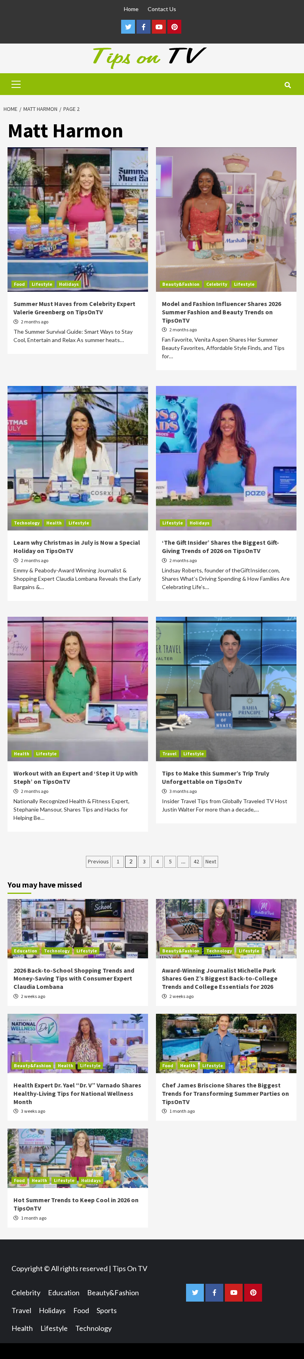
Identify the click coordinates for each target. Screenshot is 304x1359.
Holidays (69, 284)
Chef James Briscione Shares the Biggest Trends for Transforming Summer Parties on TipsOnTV (225, 1093)
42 (196, 861)
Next (210, 861)
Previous (98, 861)
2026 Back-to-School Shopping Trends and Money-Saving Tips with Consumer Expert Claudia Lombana (73, 978)
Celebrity (216, 284)
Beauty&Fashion (181, 284)
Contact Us (162, 9)
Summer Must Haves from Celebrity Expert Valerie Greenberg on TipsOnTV (74, 308)
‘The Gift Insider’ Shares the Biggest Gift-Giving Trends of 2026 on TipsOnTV (220, 546)
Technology (27, 523)
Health (54, 523)
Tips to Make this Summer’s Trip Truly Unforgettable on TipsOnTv (215, 777)
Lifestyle (42, 284)
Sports (107, 1310)
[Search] (288, 85)
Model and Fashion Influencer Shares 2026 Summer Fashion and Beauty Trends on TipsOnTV (221, 312)
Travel (169, 753)
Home (131, 9)
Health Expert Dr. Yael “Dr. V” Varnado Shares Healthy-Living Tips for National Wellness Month (77, 1093)
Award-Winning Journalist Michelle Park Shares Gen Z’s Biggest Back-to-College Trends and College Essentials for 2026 (219, 978)
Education (25, 951)
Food (19, 284)
